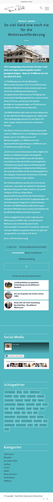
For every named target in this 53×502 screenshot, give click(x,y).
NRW (23, 412)
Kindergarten (20, 408)
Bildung (19, 392)
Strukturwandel (21, 425)
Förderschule (31, 396)
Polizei (29, 412)
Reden (6, 471)
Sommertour (37, 421)
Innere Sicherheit (10, 404)
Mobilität (17, 412)
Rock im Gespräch (22, 417)
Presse (6, 468)
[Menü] (45, 8)
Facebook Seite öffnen (15, 356)
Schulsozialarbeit (27, 421)
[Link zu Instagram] (47, 499)
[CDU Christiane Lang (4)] (26, 53)
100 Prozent (9, 454)
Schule (17, 421)
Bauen (27, 253)
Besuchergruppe (10, 392)
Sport (45, 421)
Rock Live (32, 417)
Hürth (34, 400)
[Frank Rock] (22, 8)
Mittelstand (8, 412)
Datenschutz (38, 496)
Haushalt (27, 400)
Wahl (36, 425)
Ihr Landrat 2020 (10, 461)
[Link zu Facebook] (43, 499)
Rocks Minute (9, 421)
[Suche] (39, 8)
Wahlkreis (8, 481)
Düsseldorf (8, 396)
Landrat (29, 408)
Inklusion (41, 400)
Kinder (12, 408)
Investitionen (30, 404)
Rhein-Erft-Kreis (10, 417)
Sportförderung (9, 425)
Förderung (41, 396)
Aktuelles (22, 21)
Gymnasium (19, 400)
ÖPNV (7, 429)
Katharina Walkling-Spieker (34, 247)
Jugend (38, 404)
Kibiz (6, 408)
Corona (26, 392)
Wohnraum (36, 253)
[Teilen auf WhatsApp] (26, 266)
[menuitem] (39, 8)
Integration (21, 404)
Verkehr (30, 425)
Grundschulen (9, 400)
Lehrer (42, 408)
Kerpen (45, 404)
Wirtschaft (43, 425)
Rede (35, 412)
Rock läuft (40, 417)
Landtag (31, 21)
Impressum (28, 496)
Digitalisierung (34, 392)
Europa (16, 396)
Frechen (22, 396)
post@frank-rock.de (26, 1)
